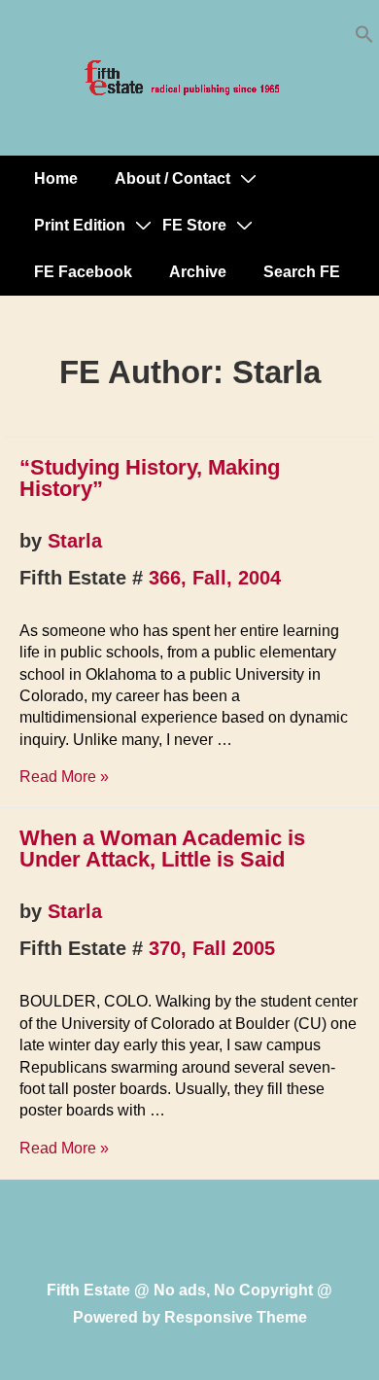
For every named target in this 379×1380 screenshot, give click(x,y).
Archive (197, 272)
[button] (364, 38)
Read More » (64, 776)
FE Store (194, 225)
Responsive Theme (235, 1317)
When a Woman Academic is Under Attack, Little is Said (162, 848)
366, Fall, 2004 (215, 577)
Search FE (301, 272)
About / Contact (172, 178)
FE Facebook (83, 272)
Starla (75, 540)
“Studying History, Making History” (149, 478)
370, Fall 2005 (212, 948)
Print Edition (79, 225)
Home (56, 178)
